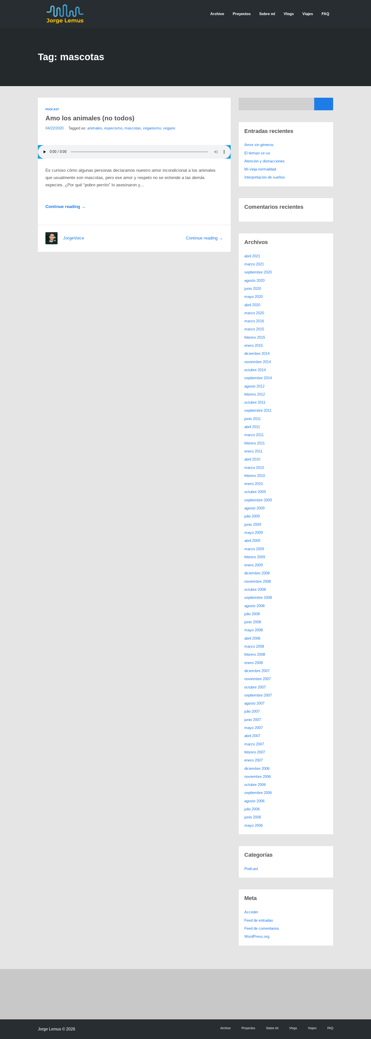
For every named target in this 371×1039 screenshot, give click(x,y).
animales (94, 128)
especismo (113, 128)
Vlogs (289, 14)
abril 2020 (252, 305)
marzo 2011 (254, 435)
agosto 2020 (254, 280)
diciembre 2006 (257, 768)
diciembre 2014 (257, 353)
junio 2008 (252, 622)
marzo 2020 (254, 313)
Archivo (217, 14)
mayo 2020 (253, 296)
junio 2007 (252, 719)
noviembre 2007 (257, 679)
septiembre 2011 (258, 410)
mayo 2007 (253, 727)
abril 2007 (252, 736)
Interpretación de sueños (264, 177)
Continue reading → (65, 206)
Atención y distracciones (264, 161)
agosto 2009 (254, 508)
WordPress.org (256, 936)
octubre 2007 (255, 687)
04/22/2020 (54, 128)
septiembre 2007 (258, 695)
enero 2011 (253, 451)
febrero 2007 (254, 752)
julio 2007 (252, 711)
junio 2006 (252, 817)
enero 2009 (253, 565)
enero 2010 (253, 483)
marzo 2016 (254, 321)
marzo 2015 (254, 329)
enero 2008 (253, 663)
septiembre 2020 (258, 272)
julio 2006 (252, 809)
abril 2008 (252, 638)
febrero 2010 (254, 475)
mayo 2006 (253, 825)
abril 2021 (252, 256)
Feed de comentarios (261, 928)
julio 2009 (252, 516)
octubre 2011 (255, 402)
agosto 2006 (254, 801)
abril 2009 (252, 540)
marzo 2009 (254, 549)
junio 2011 (252, 419)
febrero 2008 (254, 654)
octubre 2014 (255, 370)
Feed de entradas (258, 920)
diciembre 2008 (257, 573)
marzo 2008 (254, 646)
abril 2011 (252, 427)
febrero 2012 (254, 394)
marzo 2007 (254, 744)
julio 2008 (252, 614)
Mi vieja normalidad (260, 169)
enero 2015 (253, 345)
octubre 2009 (255, 492)
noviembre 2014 (257, 362)
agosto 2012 (254, 386)
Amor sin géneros (259, 145)
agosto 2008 (254, 606)
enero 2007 (253, 760)
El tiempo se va (257, 153)
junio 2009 (252, 524)
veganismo (152, 128)
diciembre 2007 (257, 671)
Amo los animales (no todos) (90, 118)
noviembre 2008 (257, 581)
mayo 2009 (253, 532)
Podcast (52, 109)
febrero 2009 (254, 557)
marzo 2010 (254, 467)
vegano (169, 128)
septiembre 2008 (258, 597)
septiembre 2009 (258, 500)
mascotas (132, 128)
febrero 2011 (254, 443)
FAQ (325, 14)
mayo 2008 (253, 630)
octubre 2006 (255, 784)
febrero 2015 (254, 337)
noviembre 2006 (257, 776)
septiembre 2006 (258, 792)
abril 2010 (252, 459)
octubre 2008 (255, 589)
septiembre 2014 (258, 378)
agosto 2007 (254, 703)
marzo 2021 (254, 264)
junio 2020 (252, 288)
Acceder (251, 912)
